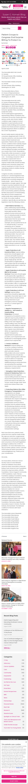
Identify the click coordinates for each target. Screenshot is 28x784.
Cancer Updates (9, 666)
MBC (5, 694)
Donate (18, 6)
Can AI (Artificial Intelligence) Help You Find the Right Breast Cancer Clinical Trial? (13, 641)
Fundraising (7, 679)
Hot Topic (7, 685)
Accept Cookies (14, 781)
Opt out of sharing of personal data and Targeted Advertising (14, 771)
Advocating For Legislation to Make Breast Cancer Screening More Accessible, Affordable (14, 582)
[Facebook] (8, 47)
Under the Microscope (11, 724)
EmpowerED (7, 675)
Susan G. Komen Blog (14, 14)
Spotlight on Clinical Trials (12, 716)
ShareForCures (8, 713)
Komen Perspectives (10, 691)
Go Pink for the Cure (10, 682)
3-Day (6, 660)
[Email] (13, 47)
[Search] (19, 28)
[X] (6, 47)
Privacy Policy (19, 767)
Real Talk (6, 707)
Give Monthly (18, 8)
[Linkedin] (11, 47)
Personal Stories (9, 704)
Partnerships (8, 701)
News (5, 697)
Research (7, 710)
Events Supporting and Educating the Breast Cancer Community (13, 622)
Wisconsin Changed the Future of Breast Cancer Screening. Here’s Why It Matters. (13, 558)
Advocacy (13, 45)
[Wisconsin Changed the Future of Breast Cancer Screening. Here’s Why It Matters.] (14, 549)
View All (7, 648)
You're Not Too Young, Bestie (12, 727)
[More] (15, 47)
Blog (10, 23)
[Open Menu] (25, 7)
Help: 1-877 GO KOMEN (9, 2)
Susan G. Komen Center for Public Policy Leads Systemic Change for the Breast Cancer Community (13, 605)
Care (5, 669)
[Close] (26, 742)
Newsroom (16, 23)
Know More (7, 688)
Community (7, 672)
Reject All (14, 776)
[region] (14, 762)
